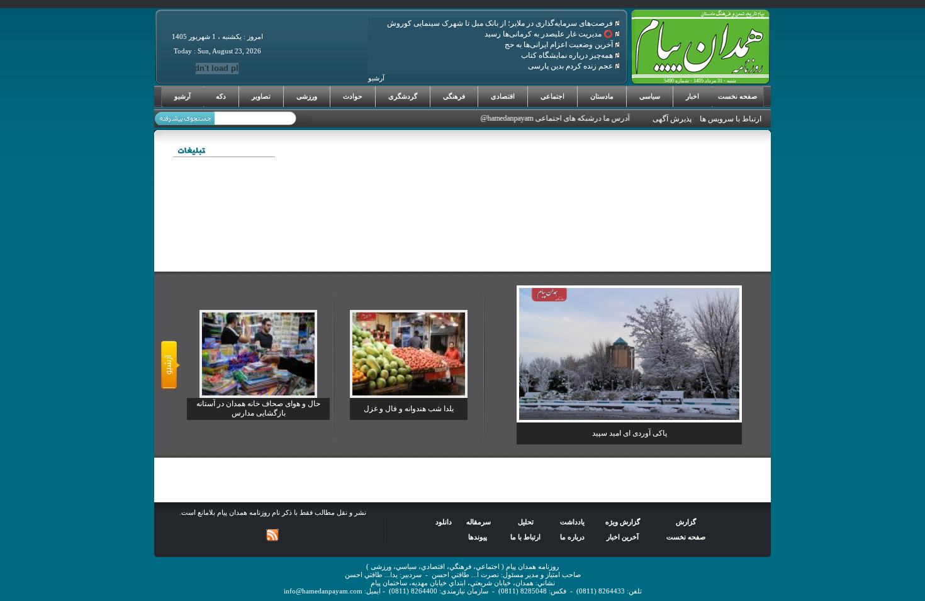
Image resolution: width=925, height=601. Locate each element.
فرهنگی (454, 96)
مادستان (602, 96)
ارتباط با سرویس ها (730, 118)
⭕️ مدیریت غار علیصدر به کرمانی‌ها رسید (550, 34)
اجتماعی (552, 96)
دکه (221, 96)
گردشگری (402, 96)
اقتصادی (503, 96)
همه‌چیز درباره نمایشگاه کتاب (568, 55)
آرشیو (182, 96)
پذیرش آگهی (672, 118)
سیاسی (649, 96)
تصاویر (261, 96)
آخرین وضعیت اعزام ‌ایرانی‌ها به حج (560, 44)
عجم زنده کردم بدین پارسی (571, 66)
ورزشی (306, 96)
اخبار (692, 96)
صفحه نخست (737, 96)
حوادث (352, 96)
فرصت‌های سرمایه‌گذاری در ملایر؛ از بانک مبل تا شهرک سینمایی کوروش (501, 23)
